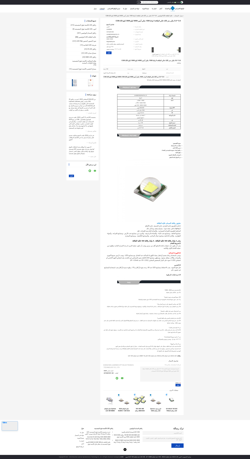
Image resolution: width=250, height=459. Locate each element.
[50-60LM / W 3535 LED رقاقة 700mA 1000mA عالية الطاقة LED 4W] (172, 400)
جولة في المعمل (134, 8)
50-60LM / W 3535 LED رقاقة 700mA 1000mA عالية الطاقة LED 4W (171, 410)
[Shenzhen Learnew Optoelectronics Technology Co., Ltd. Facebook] (125, 450)
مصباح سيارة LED (90, 53)
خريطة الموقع (80, 446)
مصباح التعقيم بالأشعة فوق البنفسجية (84, 69)
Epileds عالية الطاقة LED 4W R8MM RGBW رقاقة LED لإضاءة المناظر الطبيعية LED (110, 410)
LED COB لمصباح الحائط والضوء (131, 432)
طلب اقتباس (170, 2)
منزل (95, 8)
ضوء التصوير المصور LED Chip (86, 41)
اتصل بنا (154, 8)
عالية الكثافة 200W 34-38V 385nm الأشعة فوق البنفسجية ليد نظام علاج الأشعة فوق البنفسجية (98, 443)
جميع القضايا (168, 8)
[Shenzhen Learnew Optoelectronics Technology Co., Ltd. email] (96, 171)
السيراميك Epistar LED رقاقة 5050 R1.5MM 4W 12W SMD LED (155, 410)
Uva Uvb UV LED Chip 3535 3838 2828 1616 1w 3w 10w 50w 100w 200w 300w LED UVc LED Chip (98, 438)
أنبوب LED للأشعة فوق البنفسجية (85, 29)
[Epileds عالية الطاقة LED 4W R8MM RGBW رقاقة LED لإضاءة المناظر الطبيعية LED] (110, 400)
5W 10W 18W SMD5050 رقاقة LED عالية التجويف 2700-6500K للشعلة (140, 410)
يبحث (138, 2)
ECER (122, 457)
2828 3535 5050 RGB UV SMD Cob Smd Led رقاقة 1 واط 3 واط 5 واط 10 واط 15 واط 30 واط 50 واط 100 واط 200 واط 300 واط (127, 441)
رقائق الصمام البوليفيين (88, 33)
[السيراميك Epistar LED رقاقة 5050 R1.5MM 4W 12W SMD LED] (156, 400)
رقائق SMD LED (90, 57)
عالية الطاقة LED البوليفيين (165, 15)
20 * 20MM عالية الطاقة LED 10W (136, 356)
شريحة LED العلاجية (89, 45)
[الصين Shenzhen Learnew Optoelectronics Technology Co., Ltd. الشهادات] (74, 82)
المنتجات (102, 8)
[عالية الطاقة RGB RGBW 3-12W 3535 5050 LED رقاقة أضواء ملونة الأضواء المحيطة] (124, 400)
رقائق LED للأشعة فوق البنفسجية (85, 25)
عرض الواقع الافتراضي (113, 8)
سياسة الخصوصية (186, 457)
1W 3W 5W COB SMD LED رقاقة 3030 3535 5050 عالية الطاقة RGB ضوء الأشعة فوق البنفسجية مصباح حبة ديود (127, 436)
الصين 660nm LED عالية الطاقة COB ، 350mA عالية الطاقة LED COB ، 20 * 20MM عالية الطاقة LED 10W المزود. (153, 457)
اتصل (108, 52)
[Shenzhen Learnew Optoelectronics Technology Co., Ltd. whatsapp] (91, 171)
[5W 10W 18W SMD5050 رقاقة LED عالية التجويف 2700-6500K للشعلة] (140, 400)
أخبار (160, 8)
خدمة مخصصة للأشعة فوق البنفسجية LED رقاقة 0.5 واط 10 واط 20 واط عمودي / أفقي (97, 433)
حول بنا (125, 8)
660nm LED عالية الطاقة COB (169, 356)
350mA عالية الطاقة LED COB (153, 356)
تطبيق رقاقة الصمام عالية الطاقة (169, 223)
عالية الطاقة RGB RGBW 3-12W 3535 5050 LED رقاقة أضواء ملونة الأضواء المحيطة (124, 410)
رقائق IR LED (91, 49)
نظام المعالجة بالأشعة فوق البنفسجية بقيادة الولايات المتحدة (84, 62)
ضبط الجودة (145, 8)
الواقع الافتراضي (179, 8)
